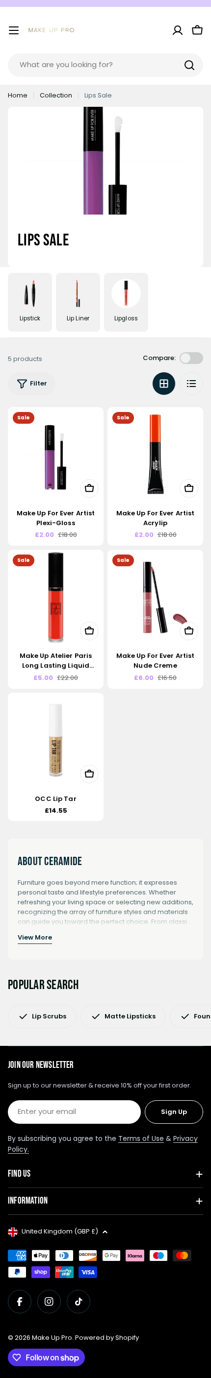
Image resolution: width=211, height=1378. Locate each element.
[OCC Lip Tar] (56, 740)
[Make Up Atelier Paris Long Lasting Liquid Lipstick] (56, 597)
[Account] (178, 30)
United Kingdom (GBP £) (60, 1231)
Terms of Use (141, 1138)
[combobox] (105, 65)
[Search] (189, 65)
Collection (56, 95)
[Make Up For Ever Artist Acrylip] (155, 455)
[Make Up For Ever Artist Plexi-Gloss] (56, 455)
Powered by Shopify (107, 1337)
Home (17, 95)
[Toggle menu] (14, 30)
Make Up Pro (52, 1337)
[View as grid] (164, 383)
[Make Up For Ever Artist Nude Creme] (155, 597)
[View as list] (191, 383)
